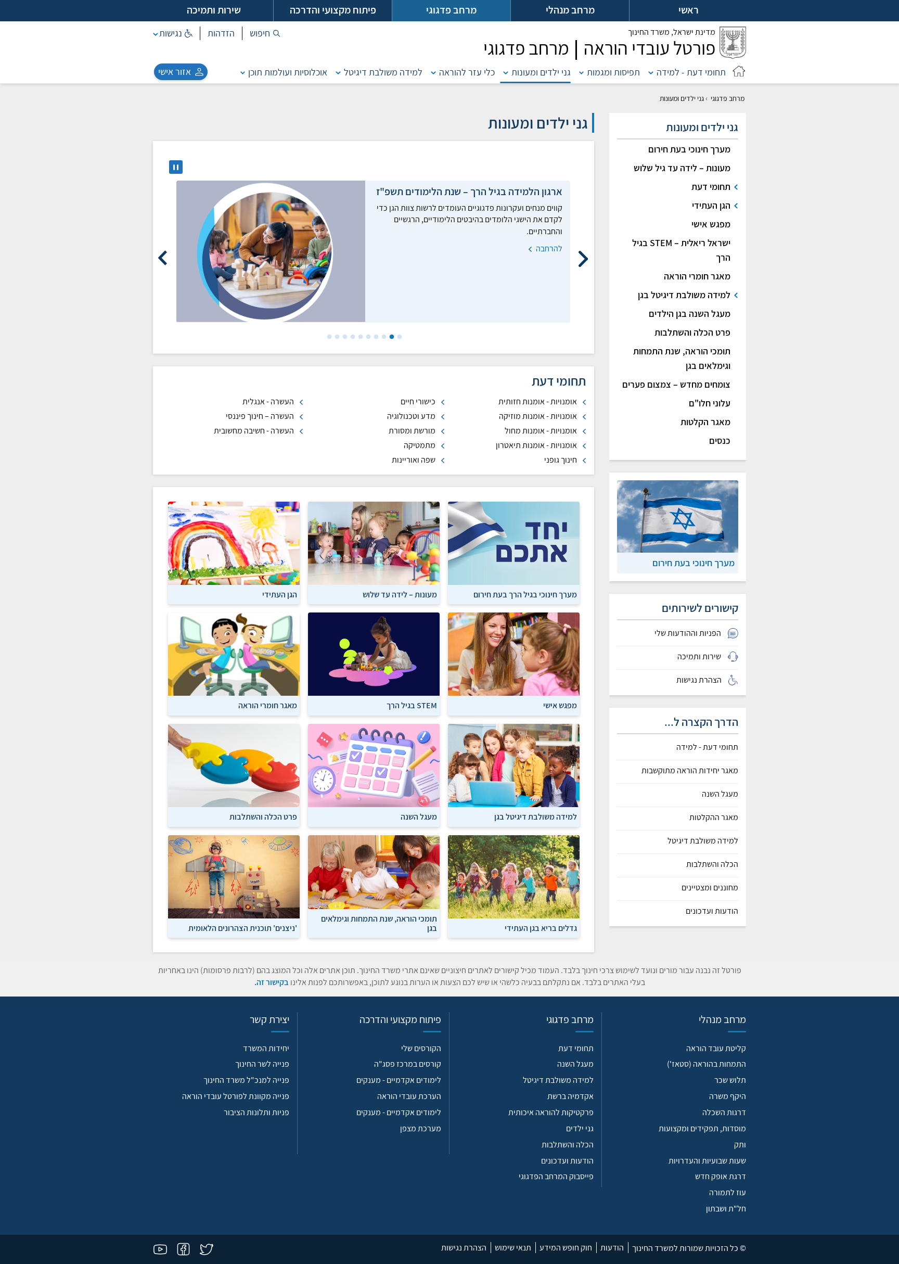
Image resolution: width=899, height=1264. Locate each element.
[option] (373, 252)
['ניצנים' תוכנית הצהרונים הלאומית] (234, 885)
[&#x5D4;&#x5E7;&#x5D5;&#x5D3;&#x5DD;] (583, 254)
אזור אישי (174, 72)
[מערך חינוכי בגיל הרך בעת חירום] (514, 552)
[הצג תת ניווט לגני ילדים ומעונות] (505, 72)
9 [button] (336, 337)
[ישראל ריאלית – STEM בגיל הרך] (374, 663)
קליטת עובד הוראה (716, 1048)
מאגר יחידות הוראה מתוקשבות (689, 770)
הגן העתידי (711, 205)
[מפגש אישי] (514, 663)
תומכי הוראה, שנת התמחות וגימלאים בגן (681, 358)
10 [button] (328, 337)
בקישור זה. (271, 982)
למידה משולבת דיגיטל (383, 72)
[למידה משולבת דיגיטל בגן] (514, 774)
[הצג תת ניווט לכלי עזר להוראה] (433, 72)
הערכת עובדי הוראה (409, 1096)
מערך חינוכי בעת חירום (689, 149)
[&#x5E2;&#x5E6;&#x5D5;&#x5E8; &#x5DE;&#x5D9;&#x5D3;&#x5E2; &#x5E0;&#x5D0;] (176, 167)
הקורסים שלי (421, 1048)
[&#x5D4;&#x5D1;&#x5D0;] (163, 254)
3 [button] (383, 337)
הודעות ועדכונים (712, 911)
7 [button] (351, 337)
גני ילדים (580, 1128)
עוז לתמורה (727, 1192)
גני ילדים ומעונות (541, 72)
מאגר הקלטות (705, 422)
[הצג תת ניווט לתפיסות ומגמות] (581, 72)
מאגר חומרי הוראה (697, 276)
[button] (265, 33)
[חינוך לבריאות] (514, 885)
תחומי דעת (710, 187)
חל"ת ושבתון (726, 1208)
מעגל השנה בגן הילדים (689, 314)
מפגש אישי (710, 224)
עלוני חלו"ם (709, 403)
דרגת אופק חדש (720, 1176)
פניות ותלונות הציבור (256, 1112)
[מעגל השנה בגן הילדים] (374, 774)
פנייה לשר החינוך (262, 1063)
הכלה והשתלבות (712, 864)
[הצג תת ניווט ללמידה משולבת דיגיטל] (338, 72)
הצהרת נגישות (463, 1247)
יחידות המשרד (266, 1048)
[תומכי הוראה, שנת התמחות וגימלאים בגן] (374, 885)
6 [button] (359, 337)
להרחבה (548, 248)
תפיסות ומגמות (613, 72)
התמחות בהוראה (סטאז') (706, 1063)
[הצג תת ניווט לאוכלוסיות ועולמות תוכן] (243, 72)
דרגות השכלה (724, 1112)
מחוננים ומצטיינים (710, 888)
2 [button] (391, 337)
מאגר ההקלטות (713, 817)
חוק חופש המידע (566, 1247)
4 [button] (375, 337)
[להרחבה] (270, 252)
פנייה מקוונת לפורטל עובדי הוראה (235, 1096)
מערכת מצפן (420, 1128)
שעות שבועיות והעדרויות (707, 1160)
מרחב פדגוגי (727, 98)
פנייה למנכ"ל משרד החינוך (246, 1080)
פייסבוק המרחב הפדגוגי (556, 1176)
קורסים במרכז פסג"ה (407, 1063)
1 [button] (398, 337)
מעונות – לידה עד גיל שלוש (682, 168)
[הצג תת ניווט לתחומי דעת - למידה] (651, 72)
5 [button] (367, 337)
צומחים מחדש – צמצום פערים (676, 384)
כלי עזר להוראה (467, 72)
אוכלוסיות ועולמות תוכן (287, 72)
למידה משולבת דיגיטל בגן (684, 295)
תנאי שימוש (513, 1247)
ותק (740, 1144)
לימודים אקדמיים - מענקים (398, 1080)
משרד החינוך (671, 32)
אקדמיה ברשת (570, 1096)
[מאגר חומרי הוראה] (234, 663)
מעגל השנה (720, 794)
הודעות (612, 1247)
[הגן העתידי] (234, 552)
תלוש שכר (730, 1080)
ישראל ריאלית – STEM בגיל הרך (681, 250)
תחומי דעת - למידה (691, 72)
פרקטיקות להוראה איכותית (551, 1112)
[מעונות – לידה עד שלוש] (374, 552)
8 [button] (344, 337)
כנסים (719, 440)
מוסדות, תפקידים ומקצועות (702, 1128)
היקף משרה (727, 1096)
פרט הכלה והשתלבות (692, 332)
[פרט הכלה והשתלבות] (234, 774)
